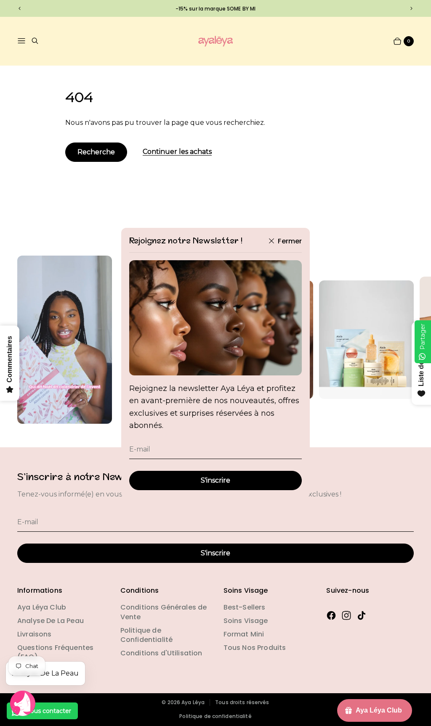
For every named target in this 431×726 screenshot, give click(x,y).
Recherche (96, 152)
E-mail (139, 449)
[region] (215, 8)
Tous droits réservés (242, 702)
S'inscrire (215, 480)
